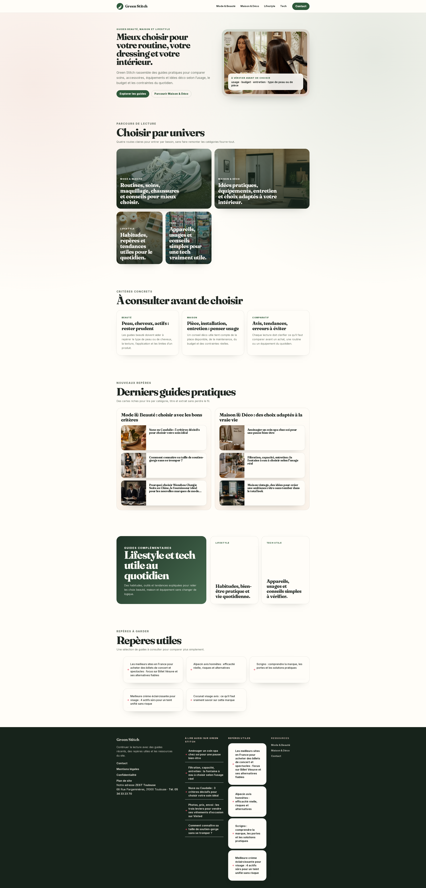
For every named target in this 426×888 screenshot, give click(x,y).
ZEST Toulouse (145, 785)
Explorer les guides (133, 93)
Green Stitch (127, 739)
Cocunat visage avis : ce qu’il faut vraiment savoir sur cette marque (214, 698)
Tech (283, 6)
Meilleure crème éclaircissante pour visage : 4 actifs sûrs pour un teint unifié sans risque (152, 700)
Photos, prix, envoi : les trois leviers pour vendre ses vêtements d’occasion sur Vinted (205, 810)
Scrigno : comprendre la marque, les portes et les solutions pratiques (279, 665)
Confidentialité (126, 775)
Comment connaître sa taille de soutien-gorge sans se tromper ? (203, 829)
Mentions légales (127, 769)
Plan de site (124, 780)
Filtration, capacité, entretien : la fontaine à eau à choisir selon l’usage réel (205, 773)
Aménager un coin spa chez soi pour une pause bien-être (204, 754)
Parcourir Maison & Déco (171, 93)
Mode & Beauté (225, 6)
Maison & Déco (249, 6)
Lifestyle (269, 6)
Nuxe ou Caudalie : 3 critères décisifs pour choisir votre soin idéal (203, 791)
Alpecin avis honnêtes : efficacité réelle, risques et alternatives (214, 665)
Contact (300, 6)
